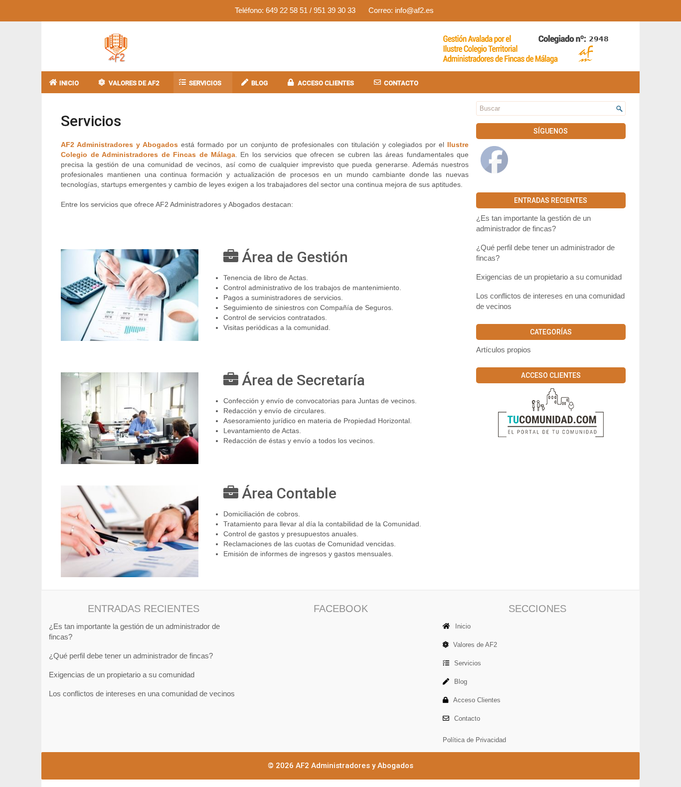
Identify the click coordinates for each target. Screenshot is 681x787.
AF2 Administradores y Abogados (354, 765)
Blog (259, 83)
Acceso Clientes (326, 83)
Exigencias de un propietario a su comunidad (549, 277)
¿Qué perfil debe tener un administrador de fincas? (131, 656)
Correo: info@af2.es (401, 10)
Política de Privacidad (474, 740)
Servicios (205, 83)
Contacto (401, 83)
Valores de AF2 (134, 83)
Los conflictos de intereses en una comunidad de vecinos (142, 694)
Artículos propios (503, 350)
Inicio (69, 83)
